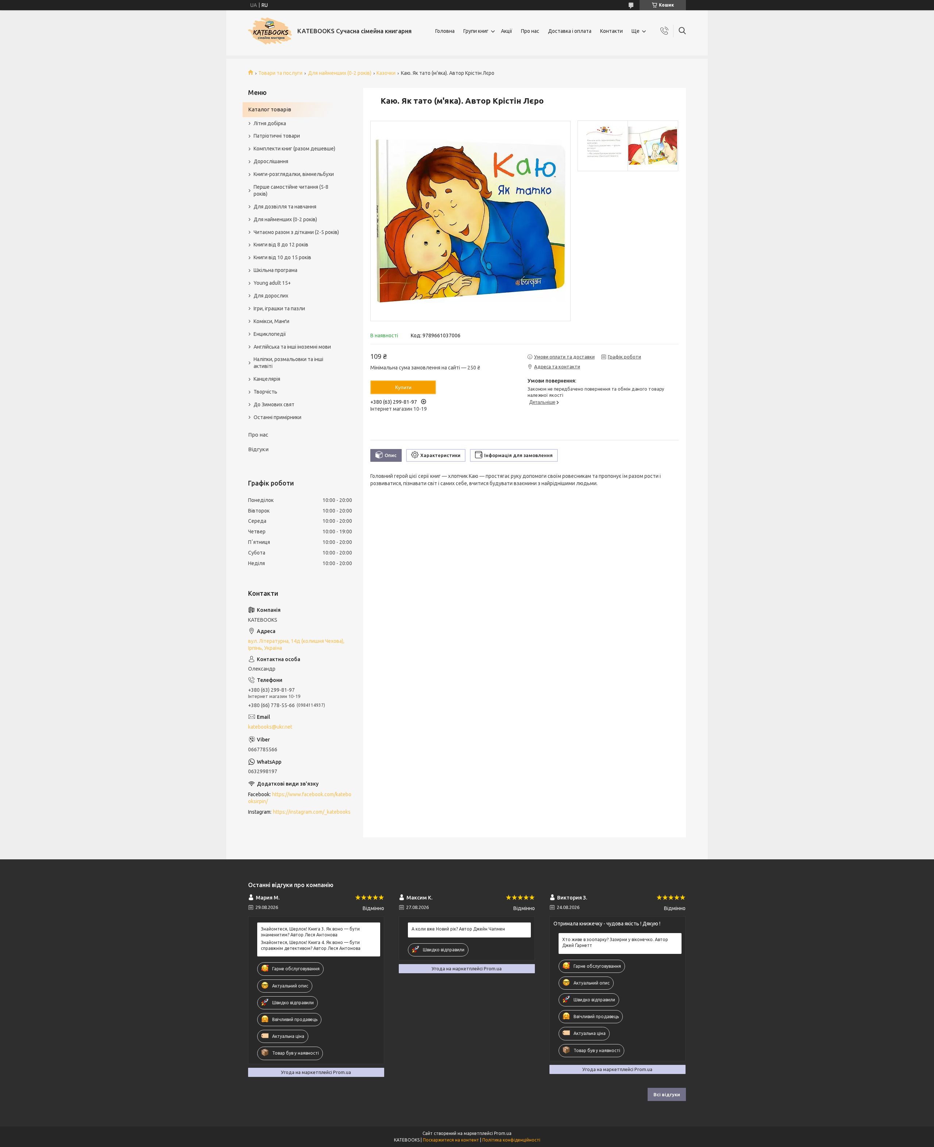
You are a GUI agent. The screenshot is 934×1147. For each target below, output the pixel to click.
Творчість (265, 392)
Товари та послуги (280, 73)
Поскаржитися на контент (451, 1140)
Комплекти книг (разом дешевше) (294, 148)
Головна (445, 31)
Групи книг (476, 31)
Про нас (530, 31)
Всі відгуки (666, 1094)
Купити (403, 387)
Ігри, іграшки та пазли (279, 308)
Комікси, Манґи (271, 321)
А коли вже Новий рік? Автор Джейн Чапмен (458, 929)
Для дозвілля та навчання (285, 207)
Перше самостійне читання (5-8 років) (291, 190)
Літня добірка (270, 123)
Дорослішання (271, 161)
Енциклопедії (270, 334)
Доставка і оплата (569, 31)
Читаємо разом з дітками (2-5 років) (296, 232)
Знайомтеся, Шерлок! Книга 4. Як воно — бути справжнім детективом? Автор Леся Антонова (310, 945)
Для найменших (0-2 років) (339, 73)
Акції (506, 31)
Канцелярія (267, 379)
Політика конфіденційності (511, 1140)
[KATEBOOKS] (270, 31)
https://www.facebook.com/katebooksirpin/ (299, 797)
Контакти (611, 31)
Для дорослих (271, 296)
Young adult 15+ (272, 283)
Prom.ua (503, 1133)
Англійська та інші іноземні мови (292, 347)
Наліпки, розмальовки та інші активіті (288, 362)
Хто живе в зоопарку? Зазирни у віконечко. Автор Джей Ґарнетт (615, 942)
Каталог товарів (269, 109)
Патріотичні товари (277, 136)
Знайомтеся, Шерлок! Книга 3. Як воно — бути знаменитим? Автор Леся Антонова (310, 932)
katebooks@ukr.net (270, 727)
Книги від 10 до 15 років (282, 257)
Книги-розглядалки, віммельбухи (294, 174)
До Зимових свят (274, 404)
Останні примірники (277, 417)
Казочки (386, 73)
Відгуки (258, 449)
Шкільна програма (275, 270)
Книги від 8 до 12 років (281, 245)
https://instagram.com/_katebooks (312, 812)
